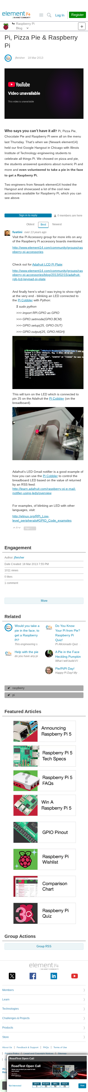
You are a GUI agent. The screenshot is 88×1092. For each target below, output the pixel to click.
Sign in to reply (28, 215)
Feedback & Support (27, 1047)
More (13, 24)
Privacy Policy (12, 1053)
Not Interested (15, 1086)
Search (49, 15)
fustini (17, 232)
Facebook (33, 976)
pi (13, 695)
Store (5, 1037)
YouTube (74, 976)
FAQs (46, 1047)
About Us (7, 1047)
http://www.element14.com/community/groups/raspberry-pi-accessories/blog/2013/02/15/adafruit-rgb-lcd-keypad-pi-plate (47, 275)
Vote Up (14, 528)
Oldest (30, 224)
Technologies (10, 1008)
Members (8, 990)
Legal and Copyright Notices (38, 1053)
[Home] (16, 15)
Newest (57, 224)
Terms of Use (60, 1047)
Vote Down (19, 528)
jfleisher (20, 57)
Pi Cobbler (25, 300)
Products (7, 1027)
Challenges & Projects (16, 1018)
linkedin (54, 976)
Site (41, 15)
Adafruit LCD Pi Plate (47, 264)
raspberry (18, 688)
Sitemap (62, 1053)
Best (43, 224)
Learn (5, 999)
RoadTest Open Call (21, 1058)
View (82, 1085)
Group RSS (44, 946)
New (82, 26)
